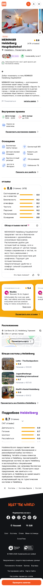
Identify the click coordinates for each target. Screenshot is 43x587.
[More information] (37, 225)
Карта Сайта (31, 571)
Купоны (27, 566)
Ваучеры (34, 566)
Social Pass (21, 539)
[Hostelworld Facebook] (8, 517)
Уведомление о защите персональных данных (21, 560)
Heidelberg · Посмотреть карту (18, 50)
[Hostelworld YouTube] (24, 517)
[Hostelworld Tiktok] (34, 517)
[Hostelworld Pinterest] (29, 517)
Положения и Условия (13, 566)
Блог (6, 533)
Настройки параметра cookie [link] (21, 576)
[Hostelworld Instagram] (19, 517)
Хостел (5, 36)
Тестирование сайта (15, 571)
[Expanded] (4, 488)
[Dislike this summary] (38, 275)
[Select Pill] (28, 4)
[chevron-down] (22, 421)
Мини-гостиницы (31, 533)
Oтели (21, 533)
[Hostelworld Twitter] (13, 517)
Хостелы (13, 533)
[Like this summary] (33, 275)
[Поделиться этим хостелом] (40, 33)
